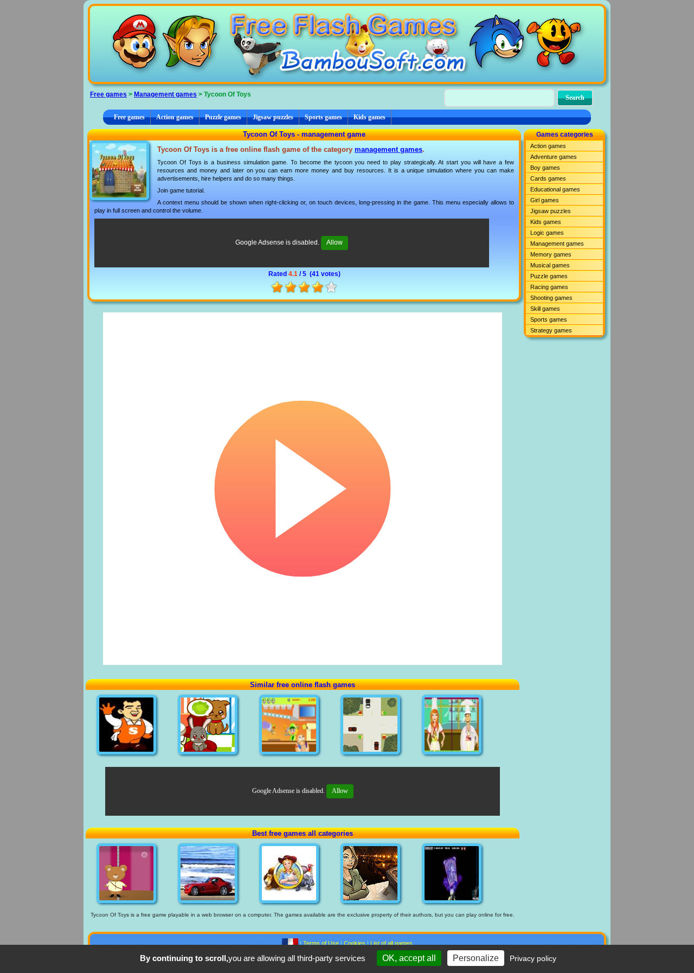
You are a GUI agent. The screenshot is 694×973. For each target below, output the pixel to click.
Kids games (369, 117)
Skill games (545, 308)
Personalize (476, 958)
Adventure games (553, 156)
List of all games (391, 943)
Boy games (545, 167)
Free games (108, 94)
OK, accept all (409, 958)
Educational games (555, 189)
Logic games (547, 232)
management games (388, 149)
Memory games (550, 254)
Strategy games (551, 330)
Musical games (550, 265)
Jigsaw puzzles (273, 117)
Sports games (323, 117)
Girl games (544, 200)
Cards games (548, 178)
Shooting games (551, 298)
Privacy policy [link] (533, 958)
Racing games (549, 287)
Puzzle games (223, 117)
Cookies (354, 943)
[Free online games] (347, 44)
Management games (165, 94)
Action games (175, 117)
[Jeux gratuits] (290, 943)
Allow (334, 242)
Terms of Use (321, 943)
